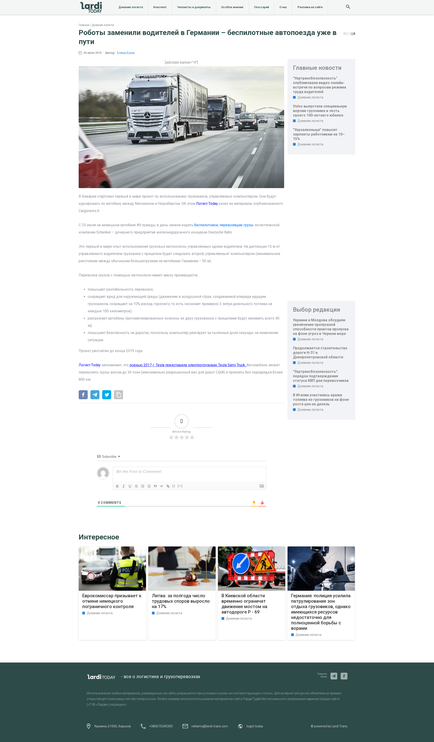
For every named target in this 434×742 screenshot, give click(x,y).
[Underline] (130, 486)
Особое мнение (232, 7)
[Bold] (117, 486)
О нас (283, 7)
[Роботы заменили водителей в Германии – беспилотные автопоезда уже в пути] (83, 395)
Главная (84, 25)
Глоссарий (261, 7)
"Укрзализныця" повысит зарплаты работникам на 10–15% (319, 134)
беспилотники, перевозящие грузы (224, 225)
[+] (180, 486)
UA (353, 34)
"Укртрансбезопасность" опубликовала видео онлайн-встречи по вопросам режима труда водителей (319, 85)
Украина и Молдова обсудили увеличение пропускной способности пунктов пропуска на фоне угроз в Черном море (321, 327)
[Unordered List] (149, 486)
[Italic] (123, 486)
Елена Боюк (126, 53)
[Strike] (136, 486)
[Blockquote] (155, 486)
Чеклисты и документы (194, 7)
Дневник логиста (130, 7)
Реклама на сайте (310, 7)
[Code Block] (161, 486)
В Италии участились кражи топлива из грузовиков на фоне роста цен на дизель (321, 399)
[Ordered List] (142, 486)
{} (173, 486)
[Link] (168, 486)
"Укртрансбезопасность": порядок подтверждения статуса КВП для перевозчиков (321, 376)
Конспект (160, 7)
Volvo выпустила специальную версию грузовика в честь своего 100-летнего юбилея (320, 110)
